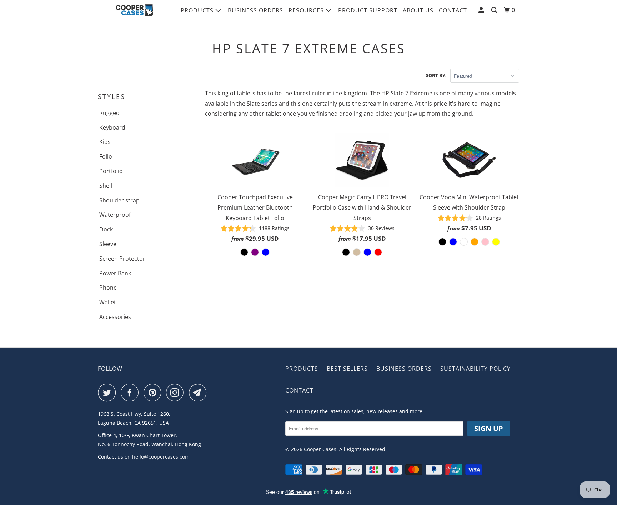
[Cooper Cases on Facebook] (131, 392)
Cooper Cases (320, 449)
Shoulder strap (119, 200)
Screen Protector (122, 258)
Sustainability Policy (475, 368)
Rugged (109, 113)
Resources (307, 10)
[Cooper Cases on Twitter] (108, 392)
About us (418, 10)
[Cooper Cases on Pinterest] (154, 392)
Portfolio (111, 171)
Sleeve (107, 244)
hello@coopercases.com (161, 456)
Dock (106, 229)
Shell (105, 186)
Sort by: (436, 75)
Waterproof (115, 215)
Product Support (367, 10)
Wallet (107, 302)
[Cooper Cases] (134, 10)
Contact (453, 10)
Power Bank (115, 273)
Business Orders (255, 10)
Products (198, 10)
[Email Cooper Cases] (199, 392)
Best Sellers (347, 368)
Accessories (115, 317)
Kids (105, 142)
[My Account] (482, 10)
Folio (105, 156)
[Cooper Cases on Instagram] (176, 392)
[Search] (495, 10)
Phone (108, 287)
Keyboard (112, 127)
